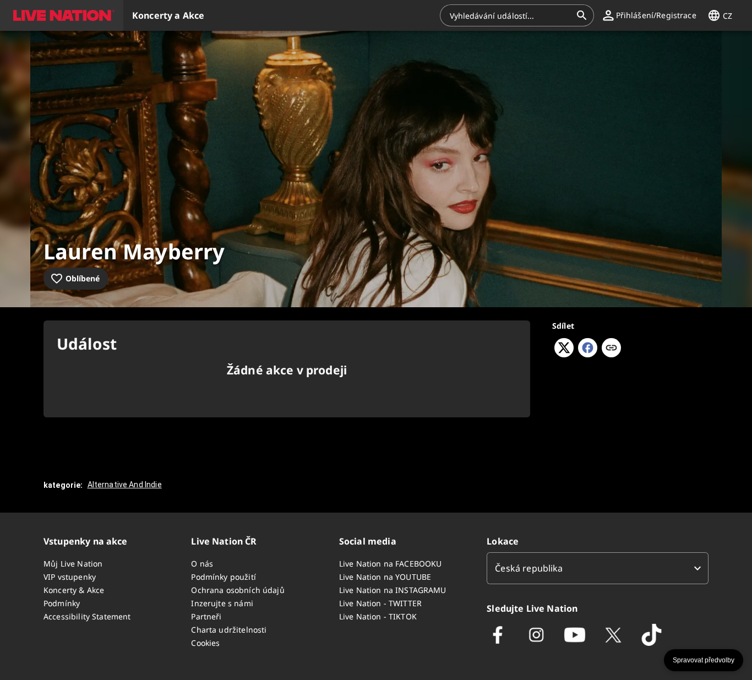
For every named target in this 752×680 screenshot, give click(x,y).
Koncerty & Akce (73, 590)
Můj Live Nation (72, 563)
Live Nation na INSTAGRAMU (392, 590)
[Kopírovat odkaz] (611, 348)
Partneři (206, 616)
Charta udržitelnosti (228, 629)
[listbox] (597, 568)
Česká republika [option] (529, 568)
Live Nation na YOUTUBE (385, 577)
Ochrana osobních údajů (237, 590)
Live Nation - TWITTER (380, 603)
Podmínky (61, 603)
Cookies (205, 643)
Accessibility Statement (86, 616)
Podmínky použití (223, 577)
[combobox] (510, 15)
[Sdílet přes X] (564, 354)
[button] (61, 15)
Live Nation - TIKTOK (378, 616)
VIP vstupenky (69, 577)
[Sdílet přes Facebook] (587, 354)
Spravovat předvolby (703, 660)
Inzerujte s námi (222, 603)
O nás (202, 563)
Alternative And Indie (125, 484)
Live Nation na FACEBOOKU (390, 563)
